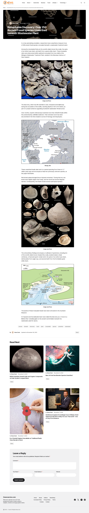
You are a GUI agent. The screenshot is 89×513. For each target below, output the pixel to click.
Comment (15, 460)
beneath (26, 326)
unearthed (60, 326)
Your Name (16, 471)
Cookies (42, 502)
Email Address (38, 471)
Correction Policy (38, 499)
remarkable (48, 326)
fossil (38, 326)
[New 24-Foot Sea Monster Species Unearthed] (62, 358)
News (77, 332)
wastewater (67, 326)
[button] (81, 2)
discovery (32, 326)
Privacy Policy (47, 499)
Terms (53, 499)
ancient (20, 326)
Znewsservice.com (9, 497)
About (40, 497)
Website (58, 471)
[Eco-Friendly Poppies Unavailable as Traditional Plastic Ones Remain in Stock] (26, 411)
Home (4, 7)
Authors (46, 497)
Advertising (52, 497)
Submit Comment (18, 480)
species (54, 326)
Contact (47, 502)
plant (42, 326)
